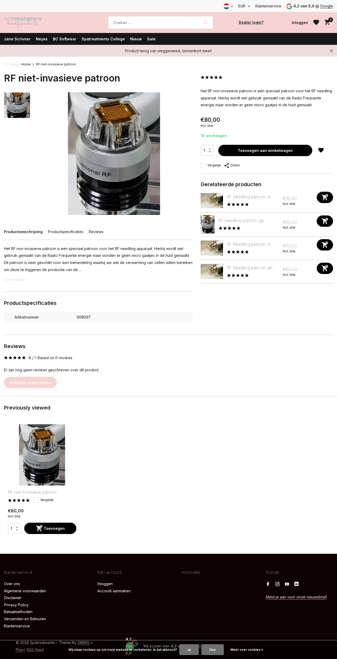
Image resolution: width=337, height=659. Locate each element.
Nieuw (136, 39)
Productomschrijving (23, 231)
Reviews (96, 231)
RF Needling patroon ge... (243, 220)
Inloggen (105, 583)
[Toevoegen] (325, 197)
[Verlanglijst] (316, 22)
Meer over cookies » (246, 650)
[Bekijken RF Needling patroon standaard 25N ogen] (212, 248)
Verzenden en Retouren (25, 619)
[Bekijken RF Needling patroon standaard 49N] (212, 200)
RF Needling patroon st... (250, 196)
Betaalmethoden (18, 611)
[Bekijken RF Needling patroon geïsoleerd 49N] (208, 224)
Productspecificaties (65, 231)
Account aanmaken (114, 591)
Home (26, 64)
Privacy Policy (16, 605)
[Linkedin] (296, 584)
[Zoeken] (205, 22)
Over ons (12, 583)
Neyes (42, 39)
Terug (13, 64)
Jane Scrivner (17, 39)
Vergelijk (214, 165)
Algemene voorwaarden (25, 591)
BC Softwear (64, 39)
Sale (151, 39)
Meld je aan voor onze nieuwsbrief (296, 597)
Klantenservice (268, 6)
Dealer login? (251, 22)
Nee (212, 650)
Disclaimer (13, 597)
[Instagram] (277, 584)
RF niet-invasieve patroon (32, 492)
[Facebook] (268, 584)
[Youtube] (287, 584)
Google (326, 6)
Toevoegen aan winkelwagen (265, 150)
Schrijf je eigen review (30, 382)
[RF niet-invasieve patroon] (42, 455)
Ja (189, 650)
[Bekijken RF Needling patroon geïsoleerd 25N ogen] (212, 271)
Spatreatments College (103, 39)
